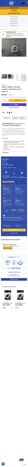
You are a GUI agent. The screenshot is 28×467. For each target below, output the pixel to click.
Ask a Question (8, 248)
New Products (12, 167)
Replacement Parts (14, 23)
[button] (23, 3)
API (2, 85)
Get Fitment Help (14, 233)
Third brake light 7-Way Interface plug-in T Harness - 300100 (7, 304)
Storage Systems (14, 21)
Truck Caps (14, 8)
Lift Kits (14, 10)
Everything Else (14, 13)
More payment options (14, 107)
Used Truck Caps (14, 18)
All (8, 167)
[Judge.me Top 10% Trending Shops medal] (20, 262)
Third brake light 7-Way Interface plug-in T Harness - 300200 (20, 304)
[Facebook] (7, 112)
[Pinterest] (11, 112)
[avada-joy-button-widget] (3, 463)
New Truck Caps (14, 16)
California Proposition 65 (19, 123)
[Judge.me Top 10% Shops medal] (14, 262)
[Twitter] (9, 112)
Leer (3, 302)
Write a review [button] (14, 279)
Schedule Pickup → (14, 230)
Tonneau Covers (14, 25)
